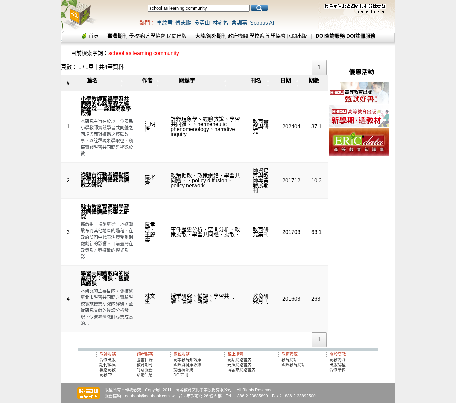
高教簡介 (337, 360)
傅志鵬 (183, 23)
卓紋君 (165, 23)
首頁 (94, 36)
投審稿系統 (183, 370)
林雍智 (221, 23)
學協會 (157, 36)
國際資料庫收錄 (187, 365)
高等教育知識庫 (187, 360)
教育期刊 (145, 365)
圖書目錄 (145, 360)
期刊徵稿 (107, 365)
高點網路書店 (239, 360)
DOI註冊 (180, 375)
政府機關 (238, 36)
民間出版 (177, 36)
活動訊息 (145, 375)
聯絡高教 (107, 370)
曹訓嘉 (239, 23)
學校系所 (139, 36)
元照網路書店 (239, 365)
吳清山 (202, 23)
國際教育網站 (293, 365)
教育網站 (289, 360)
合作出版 (107, 360)
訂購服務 (145, 370)
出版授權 (337, 365)
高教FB (105, 375)
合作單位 (337, 370)
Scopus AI (262, 23)
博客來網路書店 (241, 370)
